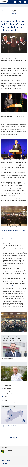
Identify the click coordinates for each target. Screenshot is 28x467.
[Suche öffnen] (20, 2)
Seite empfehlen (5, 463)
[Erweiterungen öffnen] (25, 2)
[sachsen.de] (3, 1)
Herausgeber (4, 447)
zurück (3, 10)
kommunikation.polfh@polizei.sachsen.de (13, 402)
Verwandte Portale (6, 460)
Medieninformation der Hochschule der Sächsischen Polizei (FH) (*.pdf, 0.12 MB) (14, 231)
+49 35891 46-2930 (9, 397)
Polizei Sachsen (6, 5)
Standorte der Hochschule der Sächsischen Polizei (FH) (13, 426)
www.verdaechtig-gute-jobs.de (11, 285)
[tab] (14, 447)
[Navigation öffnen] (15, 2)
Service (3, 457)
